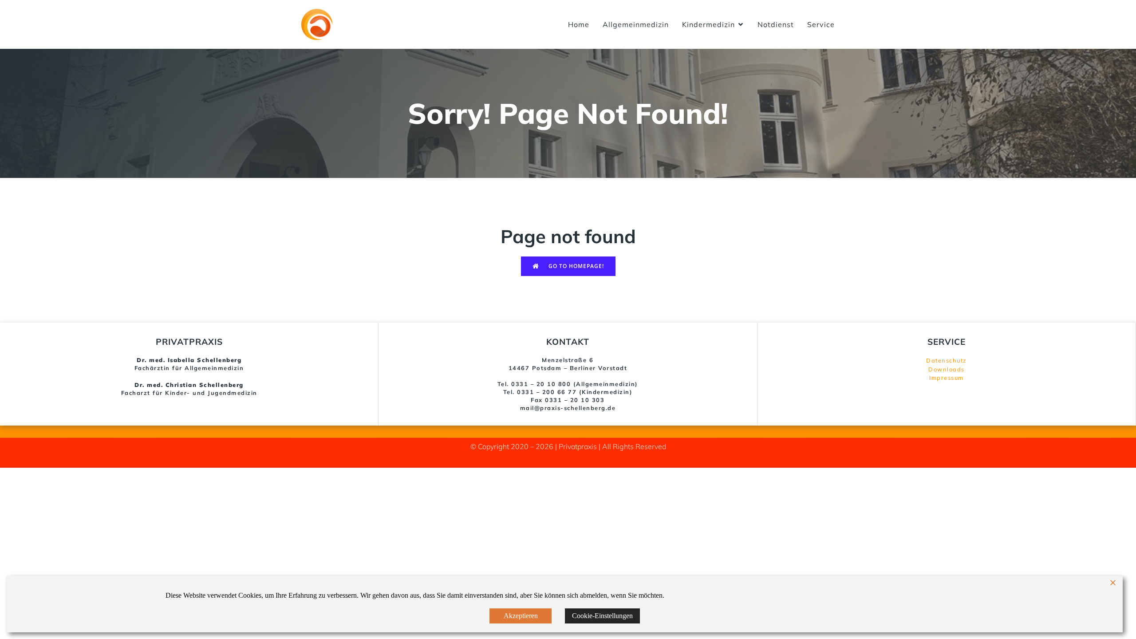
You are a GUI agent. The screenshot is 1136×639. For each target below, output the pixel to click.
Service (821, 24)
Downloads (946, 369)
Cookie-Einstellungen (602, 615)
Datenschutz (946, 360)
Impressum (946, 377)
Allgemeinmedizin (636, 24)
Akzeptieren (521, 615)
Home (578, 24)
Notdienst (775, 24)
